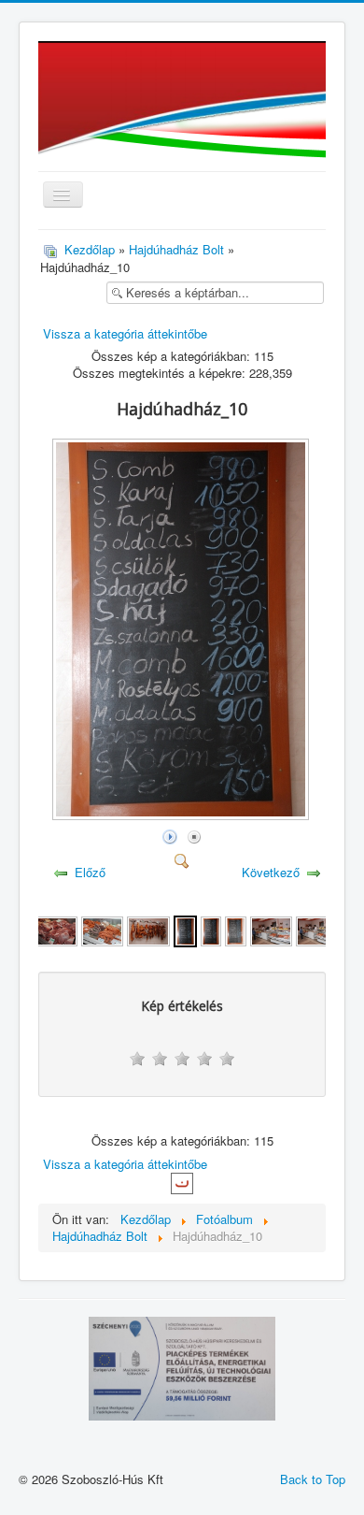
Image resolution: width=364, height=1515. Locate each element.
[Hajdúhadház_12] (235, 929)
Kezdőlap (89, 249)
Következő (271, 872)
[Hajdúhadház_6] (148, 929)
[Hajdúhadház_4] (56, 929)
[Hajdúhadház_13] (271, 929)
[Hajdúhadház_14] (317, 929)
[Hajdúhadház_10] (182, 815)
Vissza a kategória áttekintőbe (125, 333)
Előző (90, 872)
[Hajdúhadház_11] (211, 929)
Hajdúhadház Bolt (176, 249)
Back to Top (312, 1479)
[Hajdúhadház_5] (102, 929)
